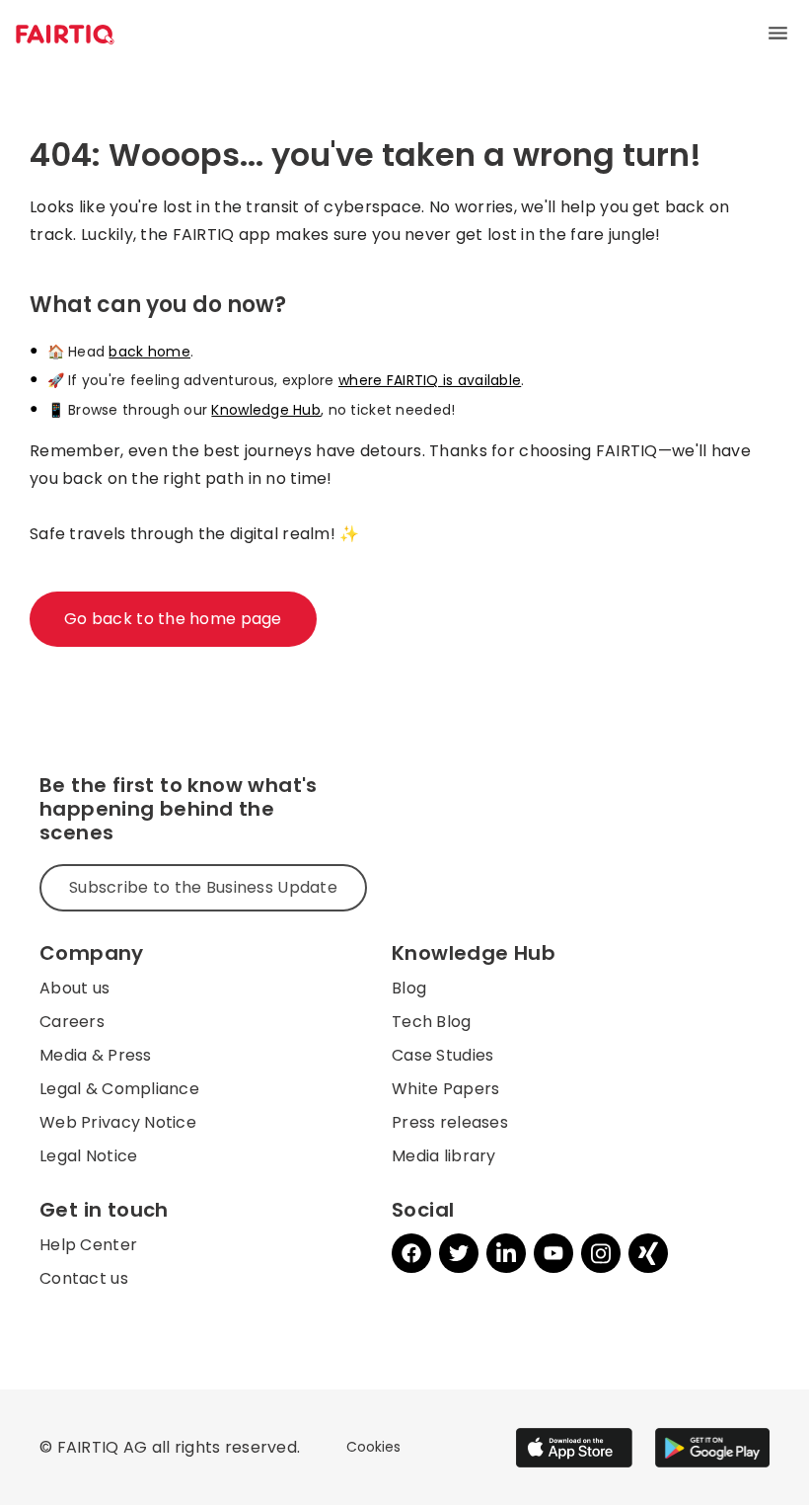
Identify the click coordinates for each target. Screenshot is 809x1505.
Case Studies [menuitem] (442, 1055)
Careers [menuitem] (72, 1021)
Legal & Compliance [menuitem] (119, 1088)
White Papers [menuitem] (445, 1088)
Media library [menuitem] (444, 1156)
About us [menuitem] (74, 988)
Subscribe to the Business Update (203, 887)
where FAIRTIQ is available (429, 380)
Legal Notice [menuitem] (88, 1156)
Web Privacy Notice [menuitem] (117, 1122)
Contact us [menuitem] (83, 1278)
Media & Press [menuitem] (95, 1055)
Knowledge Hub (266, 410)
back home (149, 351)
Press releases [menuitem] (450, 1122)
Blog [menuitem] (409, 988)
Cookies (373, 1447)
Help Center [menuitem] (88, 1244)
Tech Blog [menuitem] (432, 1021)
